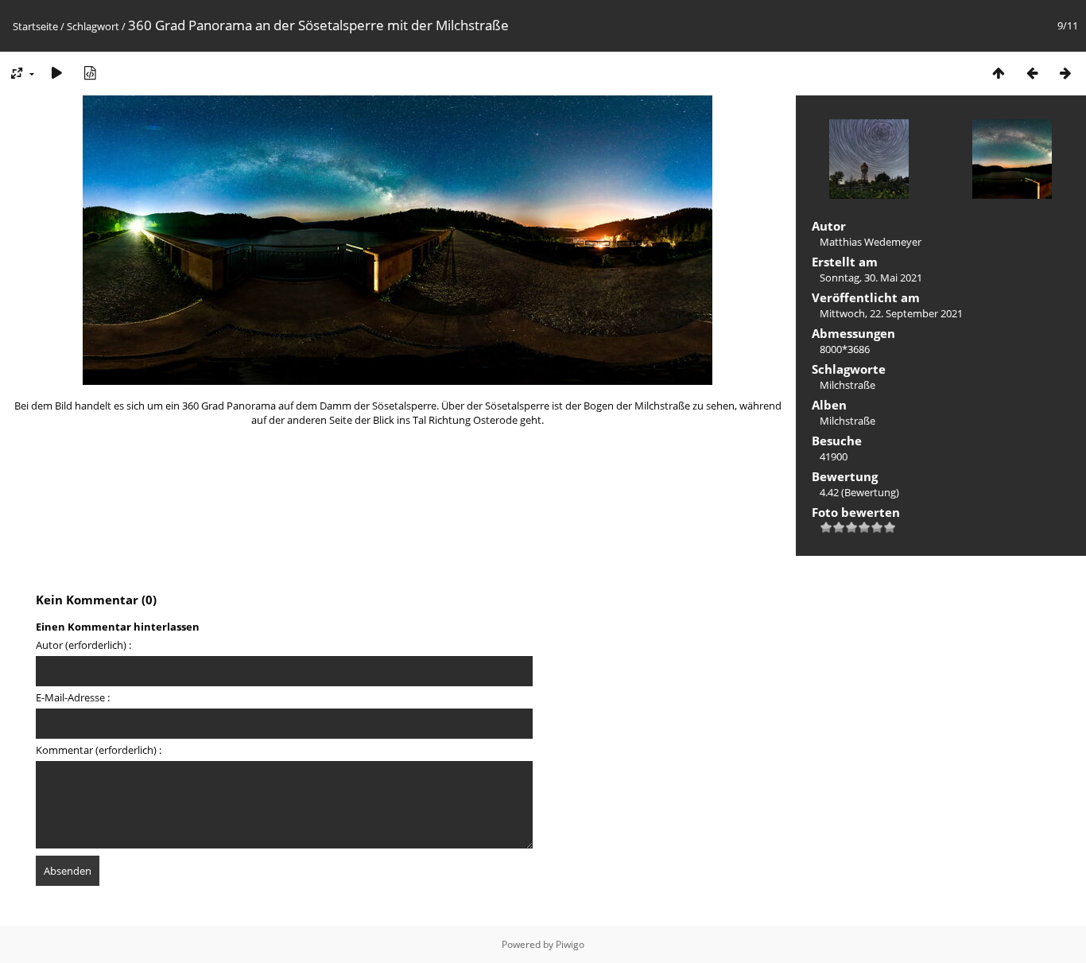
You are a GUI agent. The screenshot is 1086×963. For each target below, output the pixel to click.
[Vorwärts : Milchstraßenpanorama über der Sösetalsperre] (1065, 73)
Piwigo (570, 944)
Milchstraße (847, 385)
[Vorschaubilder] (998, 73)
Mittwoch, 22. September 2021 (891, 313)
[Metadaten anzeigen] (90, 73)
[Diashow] (56, 73)
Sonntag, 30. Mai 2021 (871, 277)
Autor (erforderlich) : (83, 645)
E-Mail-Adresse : (73, 697)
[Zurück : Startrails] (1032, 73)
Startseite (35, 26)
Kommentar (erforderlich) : (98, 750)
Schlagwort (93, 26)
